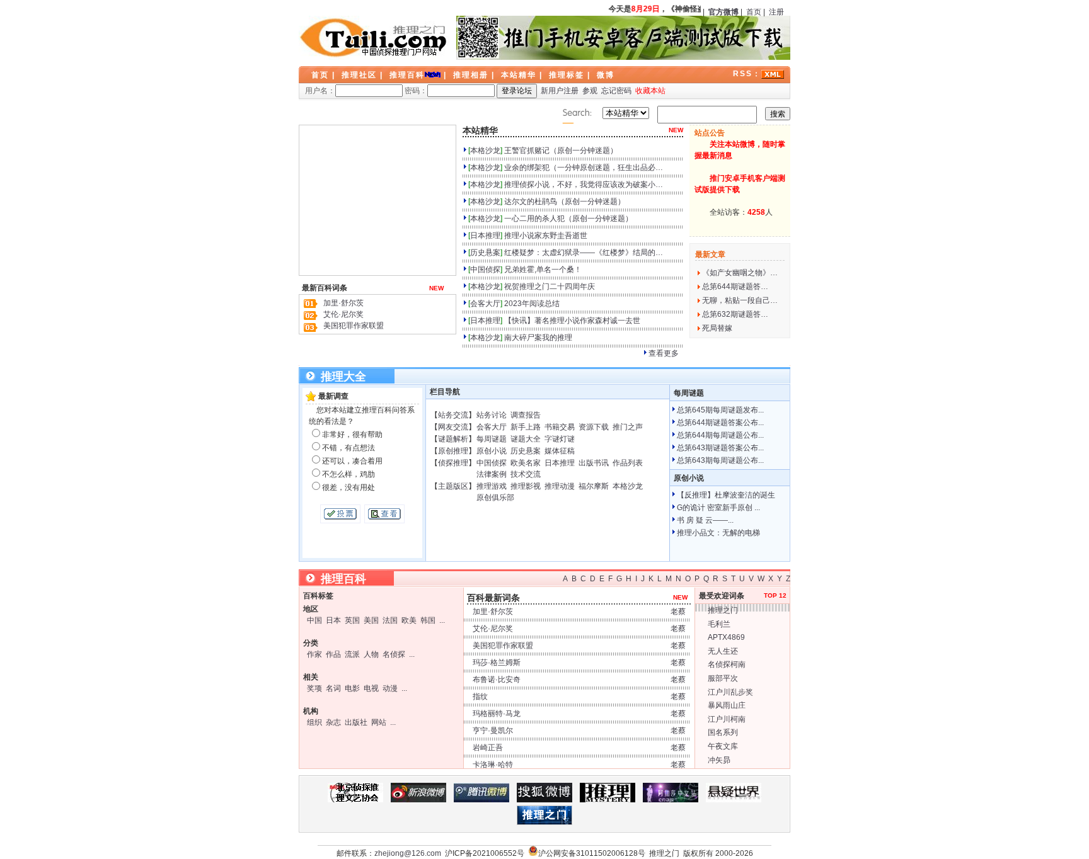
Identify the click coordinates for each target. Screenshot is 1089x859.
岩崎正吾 (488, 747)
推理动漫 (559, 486)
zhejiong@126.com (407, 853)
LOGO (374, 38)
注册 (776, 12)
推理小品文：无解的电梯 (718, 532)
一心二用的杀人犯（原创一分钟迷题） (568, 218)
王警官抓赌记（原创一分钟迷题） (561, 150)
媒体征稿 (559, 451)
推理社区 (359, 75)
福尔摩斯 (594, 486)
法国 (390, 620)
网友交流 (453, 427)
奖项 (314, 688)
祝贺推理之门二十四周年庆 (549, 286)
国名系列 (723, 732)
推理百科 (407, 75)
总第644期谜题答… (735, 286)
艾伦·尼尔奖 (343, 314)
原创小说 (491, 451)
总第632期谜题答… (735, 314)
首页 (753, 12)
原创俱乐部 (495, 497)
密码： (416, 90)
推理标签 (566, 75)
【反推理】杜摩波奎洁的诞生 (726, 495)
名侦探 (394, 654)
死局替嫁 (717, 328)
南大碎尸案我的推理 (538, 337)
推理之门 (723, 610)
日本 (333, 620)
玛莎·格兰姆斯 (497, 662)
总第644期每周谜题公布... (720, 435)
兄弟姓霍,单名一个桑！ (543, 269)
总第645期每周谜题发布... (720, 410)
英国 (352, 620)
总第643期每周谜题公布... (720, 460)
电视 (371, 688)
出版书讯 (594, 462)
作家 (314, 654)
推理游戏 (491, 486)
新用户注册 (560, 90)
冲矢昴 (719, 760)
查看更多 (663, 353)
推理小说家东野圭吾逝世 (545, 235)
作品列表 (628, 462)
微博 (605, 75)
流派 (352, 654)
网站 (378, 722)
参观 (589, 90)
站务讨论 (491, 415)
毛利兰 (719, 624)
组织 (314, 722)
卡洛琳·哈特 (493, 764)
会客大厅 (485, 303)
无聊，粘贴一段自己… (740, 300)
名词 (333, 688)
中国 (314, 620)
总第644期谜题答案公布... (720, 422)
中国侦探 (485, 269)
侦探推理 (453, 462)
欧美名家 (525, 462)
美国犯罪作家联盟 (353, 325)
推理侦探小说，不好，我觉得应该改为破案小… (583, 184)
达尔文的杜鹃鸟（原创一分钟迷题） (564, 201)
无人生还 (723, 651)
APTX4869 (726, 637)
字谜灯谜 (559, 439)
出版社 (356, 722)
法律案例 (491, 474)
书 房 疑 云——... (705, 520)
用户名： (320, 90)
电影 (352, 688)
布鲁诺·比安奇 (497, 679)
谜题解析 (453, 439)
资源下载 (594, 427)
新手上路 (525, 427)
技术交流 (525, 474)
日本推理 (485, 235)
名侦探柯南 (727, 664)
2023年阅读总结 (532, 303)
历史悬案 (485, 252)
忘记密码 (616, 90)
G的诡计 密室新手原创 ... (718, 507)
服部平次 (723, 678)
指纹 (480, 696)
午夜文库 (723, 746)
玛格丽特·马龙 (497, 713)
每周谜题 (491, 439)
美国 (371, 620)
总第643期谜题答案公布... (720, 447)
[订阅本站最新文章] (772, 73)
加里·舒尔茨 (343, 303)
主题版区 (453, 486)
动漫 (390, 688)
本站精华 (518, 75)
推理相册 (470, 75)
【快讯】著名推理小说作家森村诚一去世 (572, 320)
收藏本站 (650, 90)
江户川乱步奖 (730, 692)
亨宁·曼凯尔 (493, 730)
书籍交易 (559, 427)
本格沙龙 (485, 150)
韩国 (427, 620)
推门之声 (628, 427)
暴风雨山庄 (727, 705)
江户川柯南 (727, 719)
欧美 (409, 620)
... (442, 620)
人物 (371, 654)
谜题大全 (525, 439)
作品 (333, 654)
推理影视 (525, 486)
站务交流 (453, 415)
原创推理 (453, 451)
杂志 (333, 722)
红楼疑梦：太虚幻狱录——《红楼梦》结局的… (583, 252)
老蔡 (678, 611)
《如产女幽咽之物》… (740, 272)
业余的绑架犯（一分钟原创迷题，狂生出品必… (583, 167)
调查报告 (525, 415)
